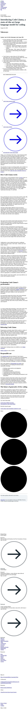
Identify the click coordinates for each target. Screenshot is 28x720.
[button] (2, 1)
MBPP (17, 289)
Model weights (4, 350)
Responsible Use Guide (16, 363)
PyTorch (21, 250)
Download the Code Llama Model (8, 404)
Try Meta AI (3, 8)
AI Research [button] (3, 3)
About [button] (2, 6)
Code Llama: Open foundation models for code (11, 408)
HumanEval (21, 288)
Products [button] (2, 2)
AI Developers (4, 7)
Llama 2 (21, 177)
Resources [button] (3, 4)
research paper (4, 324)
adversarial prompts (10, 384)
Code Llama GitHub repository (7, 402)
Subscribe (3, 499)
